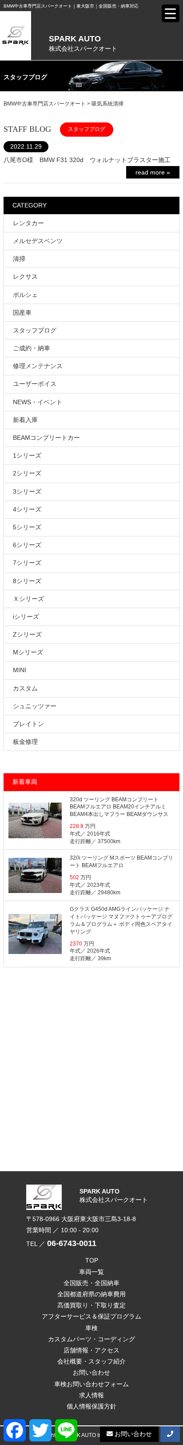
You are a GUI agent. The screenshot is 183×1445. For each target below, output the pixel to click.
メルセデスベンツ (38, 240)
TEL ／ (61, 1243)
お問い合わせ (91, 1372)
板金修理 (25, 741)
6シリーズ (27, 544)
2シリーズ (27, 473)
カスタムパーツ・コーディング (91, 1339)
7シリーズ (27, 562)
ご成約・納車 (31, 348)
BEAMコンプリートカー (46, 437)
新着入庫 (25, 419)
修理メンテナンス (38, 365)
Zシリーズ (27, 634)
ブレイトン (28, 723)
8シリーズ (27, 580)
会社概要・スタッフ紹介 (91, 1361)
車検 (91, 1327)
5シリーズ (27, 527)
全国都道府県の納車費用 (91, 1294)
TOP (91, 1260)
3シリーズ (27, 491)
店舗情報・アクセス (91, 1350)
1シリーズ (27, 455)
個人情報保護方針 (91, 1406)
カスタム (25, 688)
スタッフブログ (34, 330)
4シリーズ (27, 509)
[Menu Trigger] (170, 13)
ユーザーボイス (34, 383)
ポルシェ (25, 294)
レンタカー (28, 223)
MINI (19, 670)
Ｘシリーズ (28, 598)
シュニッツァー (34, 706)
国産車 (22, 312)
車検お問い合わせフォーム (91, 1384)
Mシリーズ (28, 652)
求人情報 (91, 1395)
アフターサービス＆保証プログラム (91, 1316)
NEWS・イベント (37, 402)
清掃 (19, 258)
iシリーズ (26, 616)
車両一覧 (91, 1271)
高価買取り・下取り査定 (91, 1305)
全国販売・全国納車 (91, 1283)
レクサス (25, 276)
